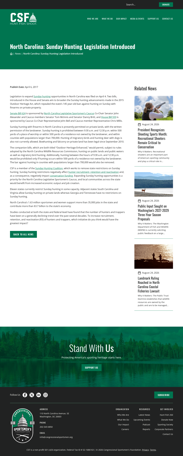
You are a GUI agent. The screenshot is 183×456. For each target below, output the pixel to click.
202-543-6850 (46, 426)
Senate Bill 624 (18, 113)
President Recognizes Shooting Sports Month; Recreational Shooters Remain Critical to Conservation (152, 138)
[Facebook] (25, 395)
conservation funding (61, 175)
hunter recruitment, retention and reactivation (93, 172)
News (18, 53)
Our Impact (123, 424)
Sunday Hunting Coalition (49, 168)
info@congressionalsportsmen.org (56, 437)
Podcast (146, 424)
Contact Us (168, 434)
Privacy (145, 449)
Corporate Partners (164, 429)
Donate (166, 4)
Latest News (144, 414)
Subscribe (164, 395)
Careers (125, 429)
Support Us (91, 367)
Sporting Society (165, 424)
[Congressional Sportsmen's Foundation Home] (23, 19)
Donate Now (167, 419)
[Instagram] (45, 395)
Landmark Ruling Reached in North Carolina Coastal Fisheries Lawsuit (149, 284)
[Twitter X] (31, 395)
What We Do (123, 419)
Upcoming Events (142, 419)
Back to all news (23, 234)
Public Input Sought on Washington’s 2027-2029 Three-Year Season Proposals (153, 212)
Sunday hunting (42, 96)
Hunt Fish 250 (166, 414)
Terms (153, 449)
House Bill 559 (108, 117)
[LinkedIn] (38, 395)
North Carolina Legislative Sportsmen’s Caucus (69, 113)
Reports (146, 429)
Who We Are (123, 414)
